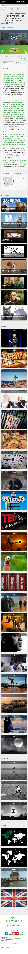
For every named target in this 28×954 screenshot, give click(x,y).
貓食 (20, 56)
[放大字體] (22, 59)
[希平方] (4, 2)
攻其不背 (2, 943)
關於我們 (8, 946)
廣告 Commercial (5, 9)
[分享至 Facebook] (7, 23)
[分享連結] (12, 23)
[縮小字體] (25, 59)
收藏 (3, 13)
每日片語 (2, 946)
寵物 (6, 56)
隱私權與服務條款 (15, 943)
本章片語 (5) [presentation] (17, 62)
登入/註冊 (22, 1)
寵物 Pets (13, 9)
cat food (15, 56)
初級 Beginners (21, 9)
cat (9, 56)
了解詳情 (14, 50)
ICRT (7, 943)
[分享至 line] (9, 23)
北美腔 (3, 10)
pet (2, 56)
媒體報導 (8, 947)
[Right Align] (26, 2)
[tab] (7, 63)
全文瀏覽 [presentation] (5, 62)
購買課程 (18, 1)
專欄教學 (2, 947)
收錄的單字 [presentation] (19, 173)
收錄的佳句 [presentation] (7, 173)
